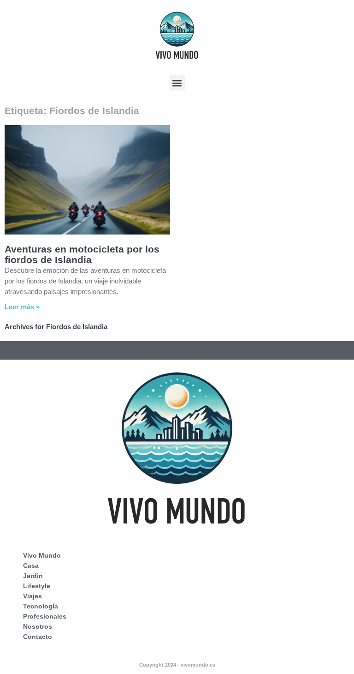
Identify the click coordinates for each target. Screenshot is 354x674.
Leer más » (22, 307)
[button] (177, 82)
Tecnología (40, 606)
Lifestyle (36, 586)
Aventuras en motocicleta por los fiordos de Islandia (82, 254)
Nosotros (37, 626)
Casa (31, 565)
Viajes (32, 596)
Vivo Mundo (42, 555)
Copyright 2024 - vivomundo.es (177, 665)
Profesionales (44, 616)
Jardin (33, 575)
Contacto (37, 636)
